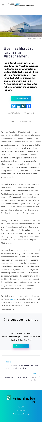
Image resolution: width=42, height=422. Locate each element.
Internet (13, 299)
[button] (3, 5)
